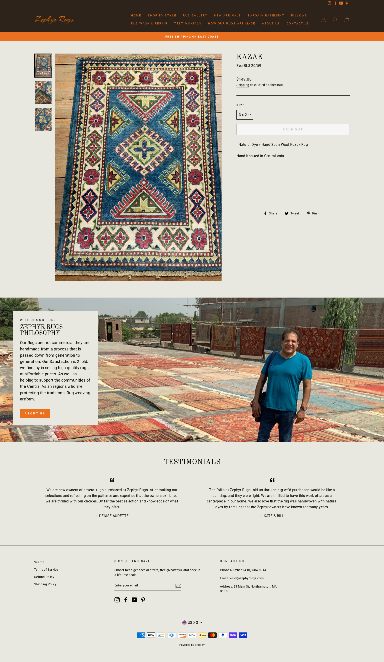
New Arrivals (227, 15)
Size (240, 105)
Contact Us (298, 23)
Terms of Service (46, 569)
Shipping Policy (45, 584)
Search (39, 562)
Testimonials (187, 23)
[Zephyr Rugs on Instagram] (117, 599)
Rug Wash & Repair (149, 23)
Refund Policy (44, 577)
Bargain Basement (266, 15)
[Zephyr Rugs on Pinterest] (143, 599)
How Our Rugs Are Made (231, 23)
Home (136, 15)
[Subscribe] (178, 586)
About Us (271, 23)
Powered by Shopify (192, 644)
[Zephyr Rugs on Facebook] (125, 599)
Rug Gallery (195, 15)
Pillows (299, 15)
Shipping (242, 85)
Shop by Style (162, 15)
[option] (192, 36)
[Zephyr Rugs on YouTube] (134, 599)
